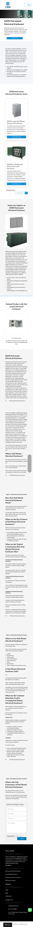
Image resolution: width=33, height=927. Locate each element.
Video (6, 890)
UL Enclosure (16, 338)
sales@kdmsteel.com (13, 905)
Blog (6, 893)
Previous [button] (3, 327)
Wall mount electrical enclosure (12, 871)
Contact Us (15, 38)
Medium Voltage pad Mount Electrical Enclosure (14, 166)
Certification (8, 896)
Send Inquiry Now (16, 137)
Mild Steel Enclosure (10, 880)
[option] (16, 329)
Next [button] (29, 327)
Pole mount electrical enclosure (12, 877)
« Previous (18, 193)
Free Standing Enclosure (11, 874)
